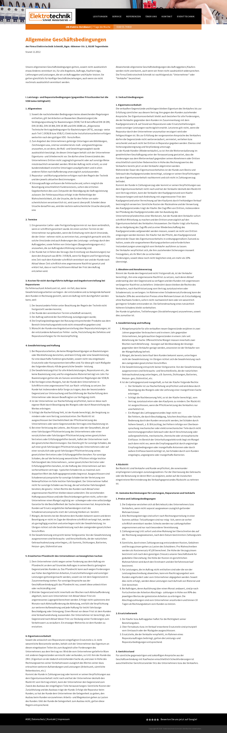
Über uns (151, 16)
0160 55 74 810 (124, 26)
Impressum (64, 719)
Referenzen (133, 16)
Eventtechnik (186, 16)
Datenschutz (38, 719)
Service (117, 16)
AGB (27, 719)
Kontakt (167, 16)
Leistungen (100, 16)
